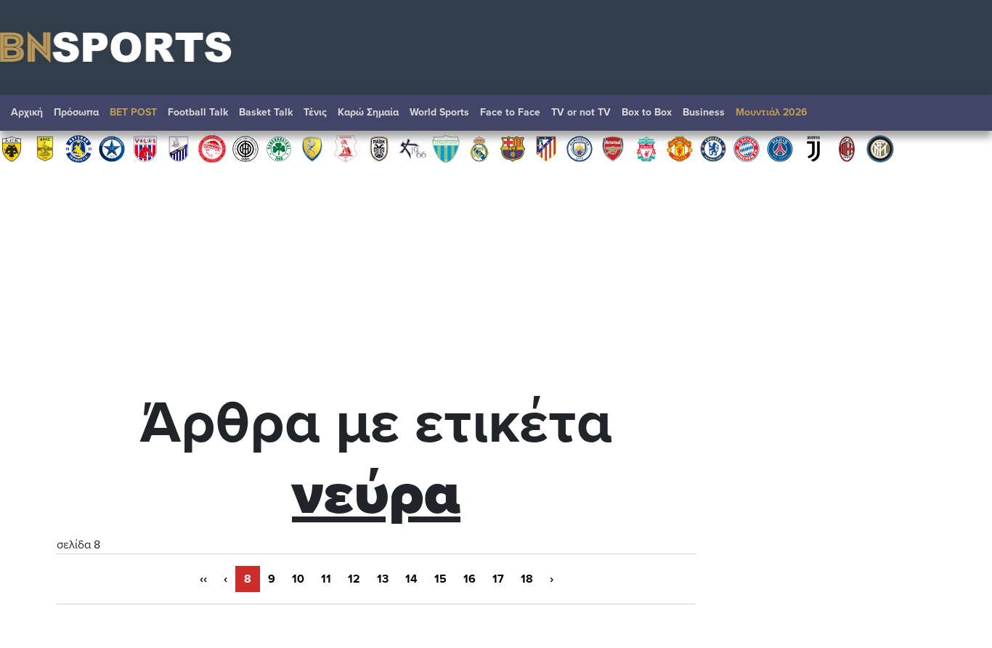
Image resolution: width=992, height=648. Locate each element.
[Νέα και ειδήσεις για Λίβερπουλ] (646, 148)
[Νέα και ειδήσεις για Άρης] (45, 148)
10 (298, 579)
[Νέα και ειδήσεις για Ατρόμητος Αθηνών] (112, 148)
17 (498, 579)
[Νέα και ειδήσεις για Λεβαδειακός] (446, 148)
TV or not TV (581, 112)
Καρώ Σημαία (368, 112)
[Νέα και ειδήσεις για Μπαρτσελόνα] (513, 148)
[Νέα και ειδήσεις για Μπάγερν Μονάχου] (746, 148)
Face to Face (510, 112)
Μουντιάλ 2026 (772, 112)
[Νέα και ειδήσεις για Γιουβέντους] (813, 148)
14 (411, 579)
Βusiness (704, 112)
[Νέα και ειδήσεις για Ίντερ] (880, 148)
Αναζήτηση (966, 116)
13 (383, 579)
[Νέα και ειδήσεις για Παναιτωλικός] (312, 148)
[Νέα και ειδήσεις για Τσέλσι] (713, 148)
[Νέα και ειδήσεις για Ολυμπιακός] (212, 148)
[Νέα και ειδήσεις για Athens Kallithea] (412, 148)
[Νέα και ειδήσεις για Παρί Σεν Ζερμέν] (780, 148)
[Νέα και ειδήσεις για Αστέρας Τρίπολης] (78, 148)
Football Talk (198, 112)
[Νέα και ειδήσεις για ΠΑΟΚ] (379, 148)
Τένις (315, 112)
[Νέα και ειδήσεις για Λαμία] (178, 148)
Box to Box (647, 112)
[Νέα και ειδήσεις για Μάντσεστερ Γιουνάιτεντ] (680, 148)
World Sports (439, 112)
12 (354, 579)
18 (527, 579)
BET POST (133, 112)
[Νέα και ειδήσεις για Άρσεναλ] (613, 148)
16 (469, 579)
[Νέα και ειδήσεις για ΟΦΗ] (245, 148)
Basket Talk (266, 112)
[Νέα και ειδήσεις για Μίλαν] (847, 148)
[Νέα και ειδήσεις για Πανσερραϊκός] (345, 148)
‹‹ (203, 579)
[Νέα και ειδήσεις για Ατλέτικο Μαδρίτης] (546, 148)
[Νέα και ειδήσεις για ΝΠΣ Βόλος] (145, 148)
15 (440, 579)
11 (326, 579)
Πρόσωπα (76, 112)
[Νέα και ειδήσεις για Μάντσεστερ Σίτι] (579, 148)
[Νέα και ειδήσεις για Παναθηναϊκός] (279, 148)
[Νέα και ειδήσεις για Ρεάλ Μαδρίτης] (479, 148)
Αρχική (27, 112)
